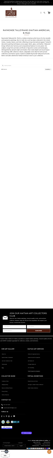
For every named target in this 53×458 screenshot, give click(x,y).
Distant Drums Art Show (33, 381)
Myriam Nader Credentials (7, 357)
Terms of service (46, 443)
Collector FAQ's (5, 381)
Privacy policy (38, 443)
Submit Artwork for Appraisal (34, 357)
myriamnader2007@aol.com (10, 407)
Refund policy (47, 442)
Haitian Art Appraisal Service (34, 354)
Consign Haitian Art (32, 364)
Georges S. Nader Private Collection (35, 384)
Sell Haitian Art (31, 360)
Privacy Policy (5, 391)
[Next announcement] (51, 2)
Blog (3, 367)
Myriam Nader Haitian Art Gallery (40, 440)
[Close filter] (9, 451)
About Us (4, 354)
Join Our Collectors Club (7, 360)
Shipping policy (35, 445)
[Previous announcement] (1, 2)
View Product (5, 456)
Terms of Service (5, 394)
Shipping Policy (5, 384)
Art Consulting (31, 367)
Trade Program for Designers (34, 371)
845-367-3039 (7, 404)
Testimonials (4, 364)
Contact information (45, 445)
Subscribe (38, 330)
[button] (40, 12)
